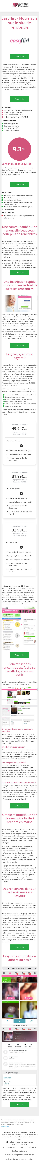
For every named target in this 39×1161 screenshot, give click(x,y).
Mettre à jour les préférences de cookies (19, 1155)
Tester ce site (19, 56)
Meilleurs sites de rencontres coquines (19, 1159)
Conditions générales (19, 1151)
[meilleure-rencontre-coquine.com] (19, 5)
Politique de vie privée (28, 1147)
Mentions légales (9, 1147)
